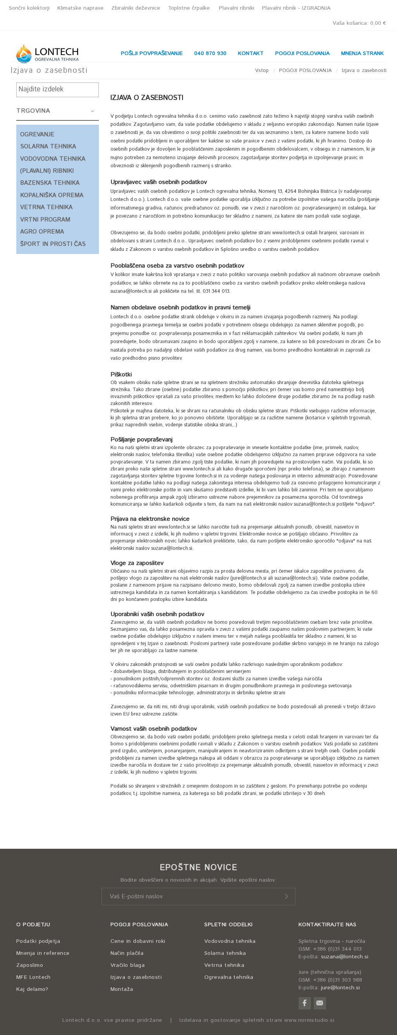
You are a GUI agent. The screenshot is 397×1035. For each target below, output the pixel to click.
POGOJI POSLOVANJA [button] (302, 53)
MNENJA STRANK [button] (362, 53)
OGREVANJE (37, 134)
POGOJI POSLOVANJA (305, 70)
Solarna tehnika (225, 953)
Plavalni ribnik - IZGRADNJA (296, 8)
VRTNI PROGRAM (45, 220)
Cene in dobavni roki (138, 941)
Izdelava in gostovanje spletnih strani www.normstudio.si (257, 1020)
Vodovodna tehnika (230, 941)
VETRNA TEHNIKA (46, 207)
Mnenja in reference (43, 953)
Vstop (262, 70)
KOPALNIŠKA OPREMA (51, 195)
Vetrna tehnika (224, 965)
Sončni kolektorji (29, 8)
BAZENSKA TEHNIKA (49, 183)
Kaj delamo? (32, 989)
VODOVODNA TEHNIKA (52, 159)
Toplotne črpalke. (189, 8)
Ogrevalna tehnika (229, 977)
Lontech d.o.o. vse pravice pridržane (112, 1020)
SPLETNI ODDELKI (228, 925)
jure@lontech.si (340, 988)
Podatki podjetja (38, 941)
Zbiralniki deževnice (135, 8)
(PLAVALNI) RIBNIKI (47, 171)
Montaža (121, 989)
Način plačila (127, 953)
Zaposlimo (29, 965)
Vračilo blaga (127, 965)
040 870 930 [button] (210, 53)
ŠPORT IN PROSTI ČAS (53, 244)
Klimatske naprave (80, 8)
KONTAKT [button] (251, 53)
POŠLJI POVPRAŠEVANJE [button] (152, 53)
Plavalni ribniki (236, 8)
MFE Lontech (33, 977)
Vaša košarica (359, 23)
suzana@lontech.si (344, 957)
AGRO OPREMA (42, 232)
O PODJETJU (33, 925)
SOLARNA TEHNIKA (48, 146)
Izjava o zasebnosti (136, 977)
